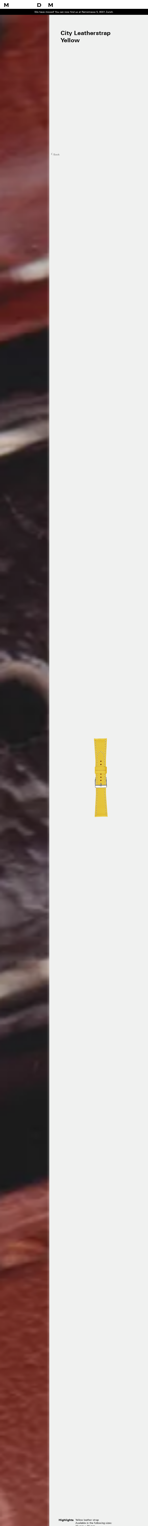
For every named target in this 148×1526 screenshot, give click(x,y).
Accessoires (114, 5)
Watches (74, 5)
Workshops (88, 5)
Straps (100, 5)
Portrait (127, 5)
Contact (138, 5)
